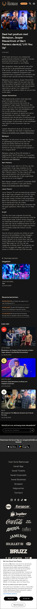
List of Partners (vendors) (10, 593)
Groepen (18, 484)
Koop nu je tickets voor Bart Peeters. (16, 186)
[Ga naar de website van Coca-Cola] (14, 521)
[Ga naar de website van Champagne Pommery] (26, 529)
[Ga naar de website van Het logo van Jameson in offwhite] (18, 536)
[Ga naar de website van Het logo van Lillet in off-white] (14, 544)
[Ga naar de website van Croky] (28, 543)
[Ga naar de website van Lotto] (8, 506)
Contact (18, 492)
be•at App (18, 466)
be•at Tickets (18, 470)
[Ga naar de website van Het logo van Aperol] (13, 529)
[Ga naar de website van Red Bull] (28, 521)
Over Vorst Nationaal (19, 462)
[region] (18, 584)
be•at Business (18, 479)
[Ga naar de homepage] (10, 3)
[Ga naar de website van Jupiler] (18, 514)
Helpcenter (18, 488)
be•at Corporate (18, 475)
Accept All (26, 598)
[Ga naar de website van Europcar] (22, 506)
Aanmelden (24, 3)
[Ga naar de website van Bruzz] (18, 551)
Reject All (11, 598)
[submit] (32, 430)
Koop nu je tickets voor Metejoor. (18, 158)
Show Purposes (18, 605)
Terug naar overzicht (11, 258)
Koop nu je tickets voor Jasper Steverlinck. (18, 133)
